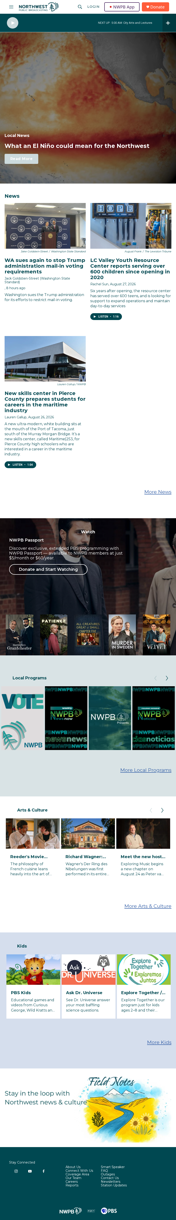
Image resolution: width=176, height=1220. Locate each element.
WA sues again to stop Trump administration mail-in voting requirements (45, 266)
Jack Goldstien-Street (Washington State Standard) (37, 280)
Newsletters (110, 1182)
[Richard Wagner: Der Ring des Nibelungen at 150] (88, 833)
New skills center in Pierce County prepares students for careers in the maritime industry (45, 402)
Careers (72, 1182)
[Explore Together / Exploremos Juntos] (144, 969)
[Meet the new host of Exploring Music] (143, 833)
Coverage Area (77, 1174)
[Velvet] (156, 634)
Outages (108, 1174)
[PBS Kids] (33, 969)
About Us (73, 1167)
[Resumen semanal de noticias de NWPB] (153, 718)
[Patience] (54, 634)
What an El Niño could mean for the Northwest (77, 145)
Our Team (73, 1178)
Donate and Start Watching (48, 569)
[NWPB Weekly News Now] (66, 718)
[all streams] (169, 23)
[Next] (167, 678)
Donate (157, 7)
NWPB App (124, 7)
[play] (12, 23)
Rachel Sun (99, 284)
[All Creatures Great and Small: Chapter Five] (88, 634)
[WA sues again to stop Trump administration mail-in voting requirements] (45, 225)
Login (93, 7)
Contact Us (110, 1178)
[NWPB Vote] (22, 718)
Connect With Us (79, 1171)
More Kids (159, 1042)
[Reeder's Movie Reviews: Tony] (33, 833)
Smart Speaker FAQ (113, 1169)
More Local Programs (145, 770)
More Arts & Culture (147, 906)
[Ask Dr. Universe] (88, 969)
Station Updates (114, 1185)
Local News (17, 135)
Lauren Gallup (16, 417)
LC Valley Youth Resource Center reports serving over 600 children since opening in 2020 (130, 268)
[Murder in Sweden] (122, 634)
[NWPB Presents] (109, 718)
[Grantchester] (19, 634)
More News (157, 492)
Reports (72, 1185)
